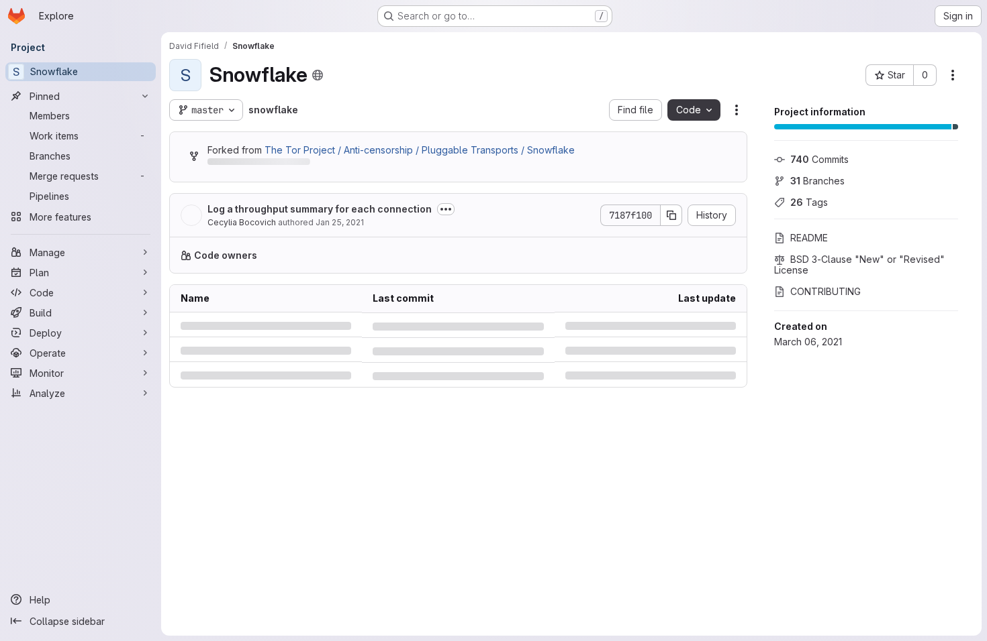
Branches (817, 180)
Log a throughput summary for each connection (319, 209)
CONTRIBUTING (825, 291)
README (809, 237)
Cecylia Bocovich (241, 222)
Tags (809, 202)
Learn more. (575, 255)
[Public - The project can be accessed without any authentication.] (317, 75)
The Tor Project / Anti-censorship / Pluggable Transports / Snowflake (420, 150)
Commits (819, 159)
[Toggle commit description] (446, 209)
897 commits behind (252, 164)
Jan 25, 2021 (340, 222)
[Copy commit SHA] (671, 215)
